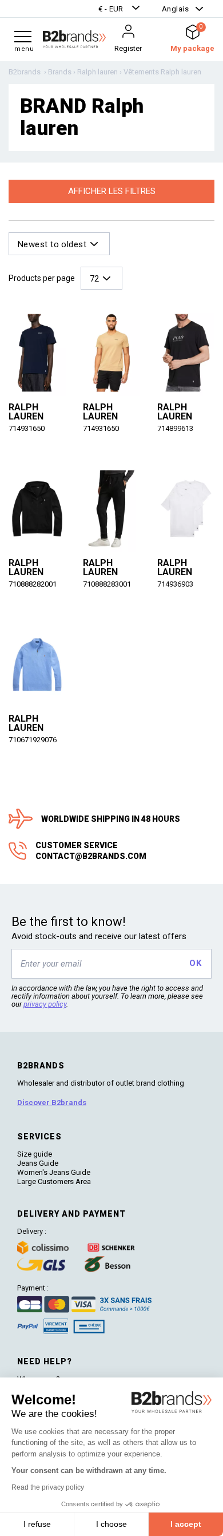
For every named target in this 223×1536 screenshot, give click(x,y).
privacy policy (44, 1004)
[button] (121, 9)
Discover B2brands (51, 1102)
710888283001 (107, 584)
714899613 (175, 428)
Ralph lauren (26, 412)
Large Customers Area (54, 1181)
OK (195, 963)
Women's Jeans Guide (53, 1172)
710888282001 (33, 584)
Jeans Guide (37, 1163)
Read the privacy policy (47, 1487)
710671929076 (33, 739)
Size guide (34, 1154)
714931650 (27, 428)
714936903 (175, 584)
